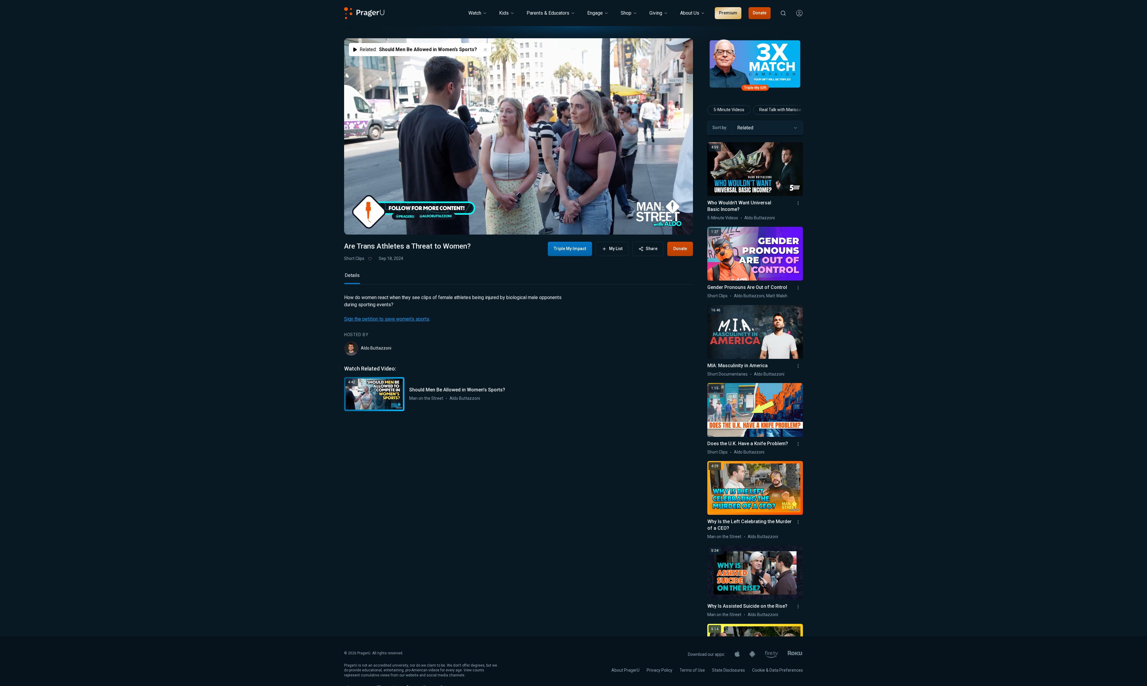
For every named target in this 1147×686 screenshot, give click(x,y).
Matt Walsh (776, 295)
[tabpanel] (518, 393)
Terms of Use (692, 670)
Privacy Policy (659, 670)
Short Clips (354, 258)
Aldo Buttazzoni (376, 388)
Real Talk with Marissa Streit (785, 109)
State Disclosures (728, 670)
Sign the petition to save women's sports (386, 359)
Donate (759, 12)
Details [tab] (352, 316)
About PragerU (625, 670)
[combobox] (767, 128)
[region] (518, 136)
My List (615, 248)
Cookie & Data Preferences (777, 670)
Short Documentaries (727, 374)
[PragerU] (364, 13)
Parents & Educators (548, 13)
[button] (356, 224)
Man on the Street (426, 439)
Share (651, 248)
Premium (728, 12)
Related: (418, 49)
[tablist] (518, 318)
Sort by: (719, 127)
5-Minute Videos (729, 109)
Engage (595, 13)
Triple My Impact (570, 248)
